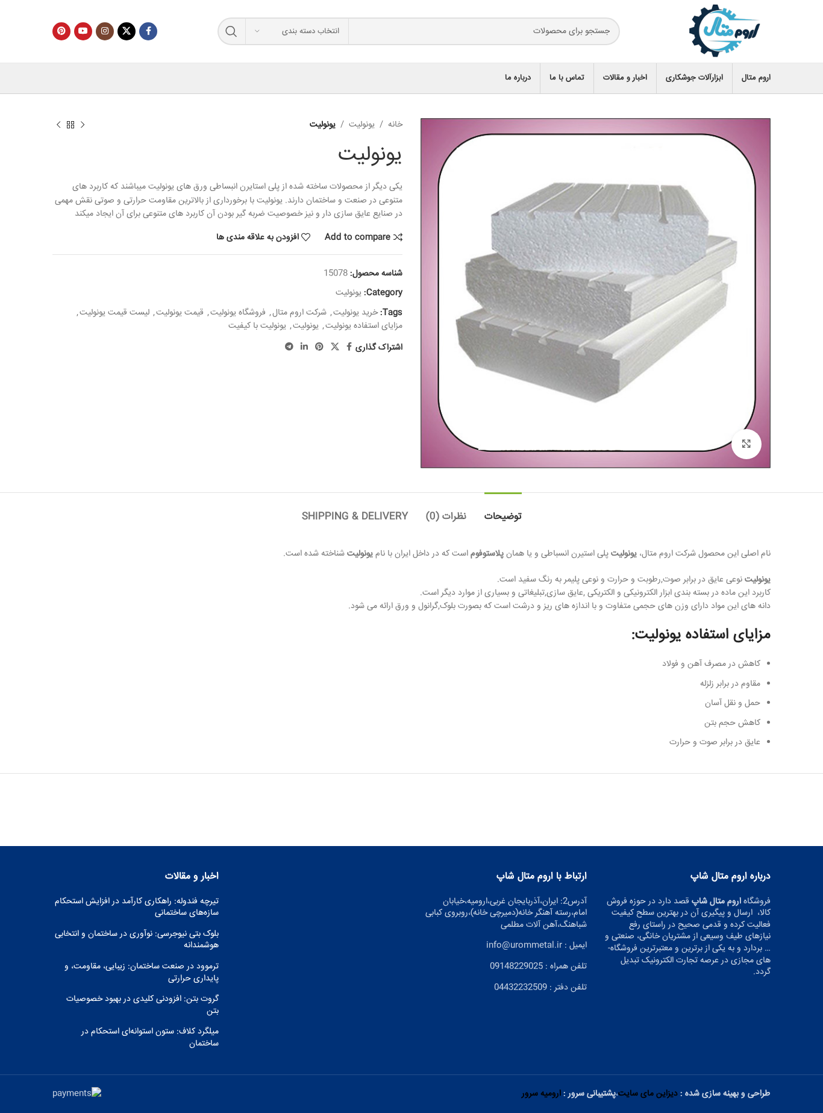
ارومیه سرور (541, 1093)
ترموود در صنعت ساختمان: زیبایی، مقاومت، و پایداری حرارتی (141, 973)
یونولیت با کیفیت (257, 326)
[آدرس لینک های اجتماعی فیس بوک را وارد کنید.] (148, 31)
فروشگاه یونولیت (238, 312)
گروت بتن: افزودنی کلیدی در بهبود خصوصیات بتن (142, 1005)
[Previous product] (83, 125)
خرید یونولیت (355, 312)
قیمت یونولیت (180, 312)
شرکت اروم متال (299, 312)
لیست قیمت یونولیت (114, 312)
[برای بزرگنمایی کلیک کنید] (746, 444)
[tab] (503, 510)
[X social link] (126, 31)
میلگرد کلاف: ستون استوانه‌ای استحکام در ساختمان (150, 1038)
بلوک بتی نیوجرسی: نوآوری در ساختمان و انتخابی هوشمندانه (137, 940)
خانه (395, 124)
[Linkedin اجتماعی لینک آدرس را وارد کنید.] (304, 347)
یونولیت (362, 124)
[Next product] (58, 125)
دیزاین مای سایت (648, 1093)
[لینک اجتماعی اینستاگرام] (105, 31)
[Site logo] (725, 32)
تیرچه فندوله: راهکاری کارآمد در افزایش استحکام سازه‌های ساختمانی (137, 908)
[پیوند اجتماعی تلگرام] (289, 347)
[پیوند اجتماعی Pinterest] (61, 31)
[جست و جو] (231, 31)
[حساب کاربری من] (52, 78)
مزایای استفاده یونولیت (363, 326)
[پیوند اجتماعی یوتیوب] (83, 31)
